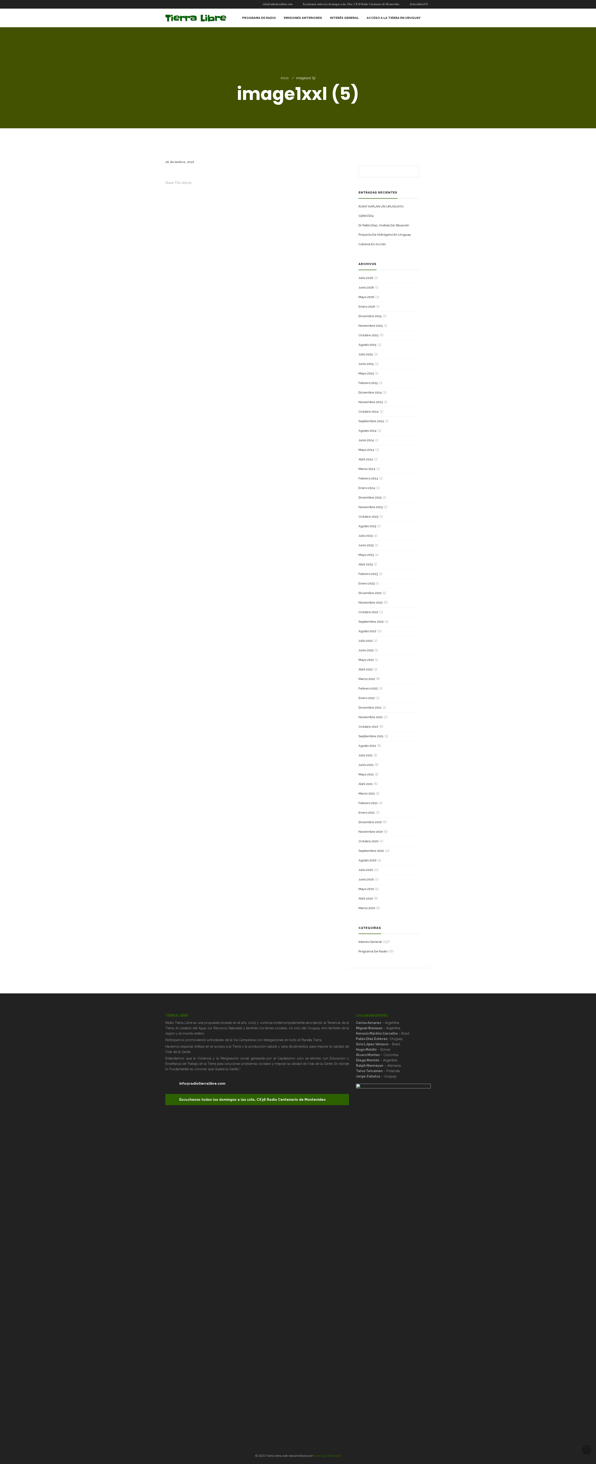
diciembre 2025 (370, 316)
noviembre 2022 (371, 602)
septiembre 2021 (371, 736)
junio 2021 (366, 765)
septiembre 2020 (371, 851)
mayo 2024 (366, 450)
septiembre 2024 (371, 421)
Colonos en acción (372, 244)
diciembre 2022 (370, 593)
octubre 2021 (368, 726)
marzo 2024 (367, 469)
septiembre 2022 (371, 621)
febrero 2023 (368, 574)
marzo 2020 (367, 908)
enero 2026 (367, 306)
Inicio (285, 78)
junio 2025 (366, 364)
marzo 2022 (367, 679)
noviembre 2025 (371, 325)
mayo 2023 (366, 555)
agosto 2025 (367, 344)
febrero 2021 (368, 803)
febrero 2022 (368, 688)
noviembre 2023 (371, 507)
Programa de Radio (373, 951)
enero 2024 (367, 488)
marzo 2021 (367, 793)
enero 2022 (367, 698)
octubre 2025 (369, 335)
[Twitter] (166, 193)
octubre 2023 (368, 516)
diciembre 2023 (370, 497)
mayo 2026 (366, 297)
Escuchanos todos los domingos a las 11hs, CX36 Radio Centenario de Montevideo (351, 4)
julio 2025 (366, 354)
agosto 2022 (367, 631)
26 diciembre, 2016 (179, 162)
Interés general (370, 942)
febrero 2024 (368, 478)
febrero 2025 (368, 383)
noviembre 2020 (371, 831)
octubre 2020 (369, 841)
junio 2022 (366, 650)
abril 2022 (366, 669)
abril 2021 (366, 784)
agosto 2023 (367, 526)
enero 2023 (367, 583)
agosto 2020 (367, 860)
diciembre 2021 (370, 707)
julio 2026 (366, 278)
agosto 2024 (367, 430)
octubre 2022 (368, 612)
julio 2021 (366, 755)
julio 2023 (366, 535)
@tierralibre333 (418, 4)
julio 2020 (366, 870)
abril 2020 (366, 898)
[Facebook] (166, 188)
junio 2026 (366, 287)
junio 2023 (366, 545)
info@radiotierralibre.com (277, 4)
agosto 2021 (367, 745)
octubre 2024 (369, 411)
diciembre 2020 (370, 822)
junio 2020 (366, 879)
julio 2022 (366, 640)
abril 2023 (366, 564)
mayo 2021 (366, 774)
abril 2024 (366, 459)
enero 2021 (367, 812)
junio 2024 (366, 440)
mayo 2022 (366, 660)
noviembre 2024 (371, 402)
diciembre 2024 (370, 392)
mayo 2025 (366, 373)
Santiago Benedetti (327, 1456)
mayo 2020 (366, 889)
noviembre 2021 (371, 717)
